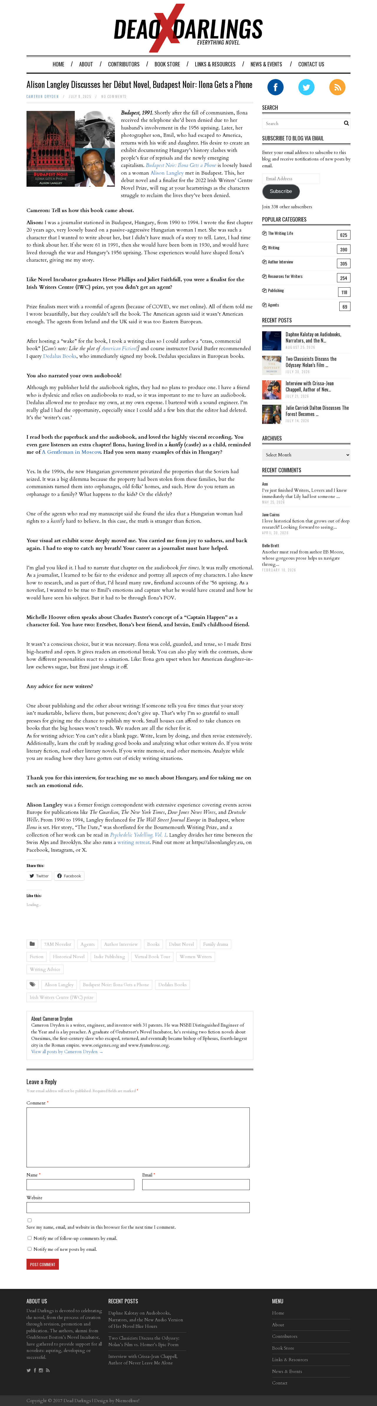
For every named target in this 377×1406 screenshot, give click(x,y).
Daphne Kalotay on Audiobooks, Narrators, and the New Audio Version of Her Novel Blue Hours (145, 1319)
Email (148, 1175)
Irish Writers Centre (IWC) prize (61, 997)
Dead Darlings (77, 1401)
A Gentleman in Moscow (71, 452)
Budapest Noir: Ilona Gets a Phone (116, 985)
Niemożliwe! (127, 1401)
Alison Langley (167, 173)
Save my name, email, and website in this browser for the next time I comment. (101, 1227)
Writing (274, 247)
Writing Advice (45, 969)
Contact (279, 1383)
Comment (38, 1103)
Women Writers (196, 957)
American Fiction (118, 348)
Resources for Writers (285, 276)
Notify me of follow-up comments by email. (75, 1238)
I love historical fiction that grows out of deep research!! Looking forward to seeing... (306, 524)
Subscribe (281, 191)
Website (34, 1198)
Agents (88, 944)
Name (34, 1175)
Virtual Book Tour (152, 957)
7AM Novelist (57, 944)
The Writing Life (280, 233)
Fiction (37, 957)
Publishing (276, 290)
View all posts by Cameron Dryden (67, 1052)
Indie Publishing (109, 957)
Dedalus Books (59, 356)
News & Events (266, 64)
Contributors (124, 64)
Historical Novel (69, 957)
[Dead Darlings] (188, 50)
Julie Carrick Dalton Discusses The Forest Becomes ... (317, 410)
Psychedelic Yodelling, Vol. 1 (138, 835)
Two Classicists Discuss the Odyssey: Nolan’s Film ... (311, 361)
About (86, 64)
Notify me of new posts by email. (65, 1249)
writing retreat (134, 842)
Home (58, 64)
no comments (113, 96)
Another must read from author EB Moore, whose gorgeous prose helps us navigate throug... (303, 558)
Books (153, 944)
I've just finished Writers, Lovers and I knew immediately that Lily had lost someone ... (304, 493)
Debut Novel (181, 944)
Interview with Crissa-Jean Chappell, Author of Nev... (310, 386)
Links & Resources (215, 64)
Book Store (167, 64)
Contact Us (311, 64)
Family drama (215, 944)
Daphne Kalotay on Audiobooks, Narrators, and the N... (313, 337)
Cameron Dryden (43, 96)
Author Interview (121, 944)
